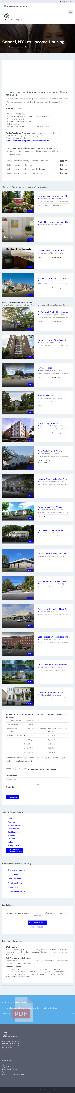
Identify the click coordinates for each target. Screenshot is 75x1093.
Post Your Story (39, 922)
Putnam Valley (14, 825)
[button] (70, 12)
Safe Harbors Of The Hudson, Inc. (53, 637)
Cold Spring (13, 832)
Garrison (11, 839)
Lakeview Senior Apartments (51, 250)
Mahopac (11, 842)
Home (11, 47)
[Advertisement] (37, 77)
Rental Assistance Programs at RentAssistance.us (27, 141)
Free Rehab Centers (16, 892)
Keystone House (45, 395)
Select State (11, 776)
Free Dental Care (15, 883)
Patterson (12, 822)
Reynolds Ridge (45, 368)
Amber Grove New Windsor (50, 507)
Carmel (27, 47)
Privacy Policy (7, 1048)
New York (19, 47)
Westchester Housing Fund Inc (52, 553)
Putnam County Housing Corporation (55, 278)
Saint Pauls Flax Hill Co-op (50, 451)
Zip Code (10, 787)
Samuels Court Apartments (50, 530)
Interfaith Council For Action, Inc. (52, 692)
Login (63, 1)
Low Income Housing (36, 1090)
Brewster (12, 835)
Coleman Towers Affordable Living (53, 340)
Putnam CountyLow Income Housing (16, 850)
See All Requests (37, 927)
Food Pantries (13, 874)
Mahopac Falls (14, 845)
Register (69, 1)
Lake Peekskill (14, 829)
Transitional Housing (16, 870)
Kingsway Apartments (48, 423)
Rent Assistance (14, 879)
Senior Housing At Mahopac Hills (53, 222)
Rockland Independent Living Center (54, 609)
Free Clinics (13, 887)
